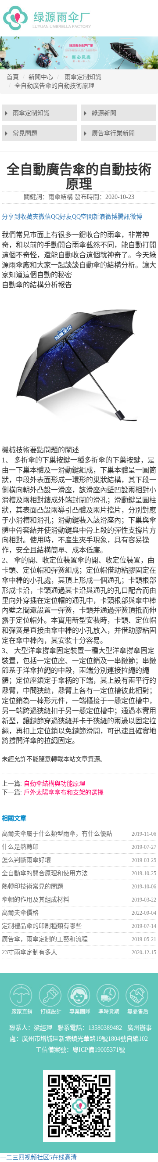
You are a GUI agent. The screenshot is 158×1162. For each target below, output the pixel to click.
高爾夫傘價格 (20, 912)
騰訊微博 (130, 216)
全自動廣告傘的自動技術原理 (54, 86)
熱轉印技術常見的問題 (32, 886)
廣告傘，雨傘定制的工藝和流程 (45, 939)
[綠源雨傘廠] (49, 17)
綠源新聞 (104, 113)
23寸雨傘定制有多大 (29, 952)
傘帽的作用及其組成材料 (35, 899)
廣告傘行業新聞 (113, 133)
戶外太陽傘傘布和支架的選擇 (63, 792)
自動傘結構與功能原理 (53, 783)
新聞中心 (41, 77)
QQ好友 (61, 216)
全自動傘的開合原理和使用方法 (45, 873)
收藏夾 (29, 216)
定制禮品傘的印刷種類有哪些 (42, 926)
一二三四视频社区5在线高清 (38, 1157)
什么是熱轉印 (20, 847)
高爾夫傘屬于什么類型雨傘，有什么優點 (57, 833)
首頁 (13, 77)
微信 (45, 216)
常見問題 (25, 133)
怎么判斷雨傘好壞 (26, 860)
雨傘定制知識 (83, 77)
